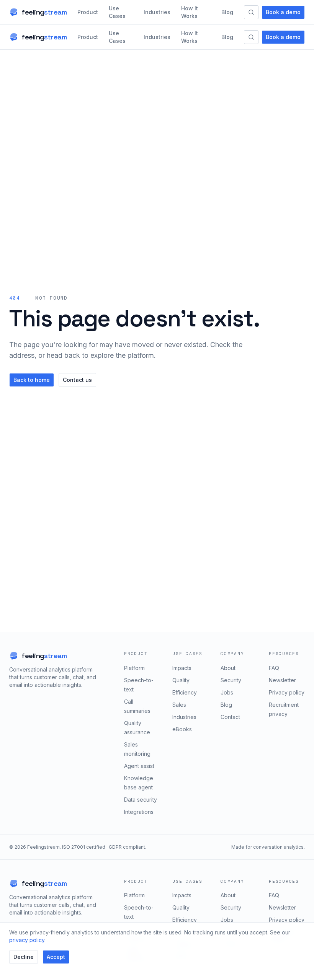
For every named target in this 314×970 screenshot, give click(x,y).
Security (231, 680)
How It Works (189, 12)
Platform (134, 668)
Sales (179, 704)
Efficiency (184, 692)
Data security (140, 799)
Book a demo (283, 12)
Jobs (227, 692)
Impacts (181, 668)
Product (87, 12)
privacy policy (26, 940)
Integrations (139, 812)
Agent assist (139, 766)
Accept (56, 957)
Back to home (31, 380)
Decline (23, 957)
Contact (230, 717)
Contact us (77, 380)
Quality (181, 680)
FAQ (274, 668)
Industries (157, 12)
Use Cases (117, 12)
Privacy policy (286, 692)
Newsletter (282, 680)
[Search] (251, 12)
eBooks (182, 729)
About (228, 668)
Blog (227, 12)
